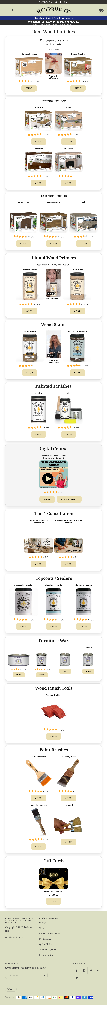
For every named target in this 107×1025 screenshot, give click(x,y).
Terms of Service (47, 949)
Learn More (69, 499)
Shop (29, 88)
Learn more (67, 17)
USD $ (9, 989)
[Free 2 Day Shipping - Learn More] (53, 22)
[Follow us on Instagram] (83, 970)
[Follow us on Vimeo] (76, 977)
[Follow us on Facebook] (76, 970)
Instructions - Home (49, 933)
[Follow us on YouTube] (98, 970)
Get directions (61, 2)
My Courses (45, 938)
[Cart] (100, 11)
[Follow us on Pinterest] (91, 970)
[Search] (12, 10)
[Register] (44, 975)
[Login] (100, 9)
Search (42, 922)
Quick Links (45, 944)
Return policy (46, 954)
